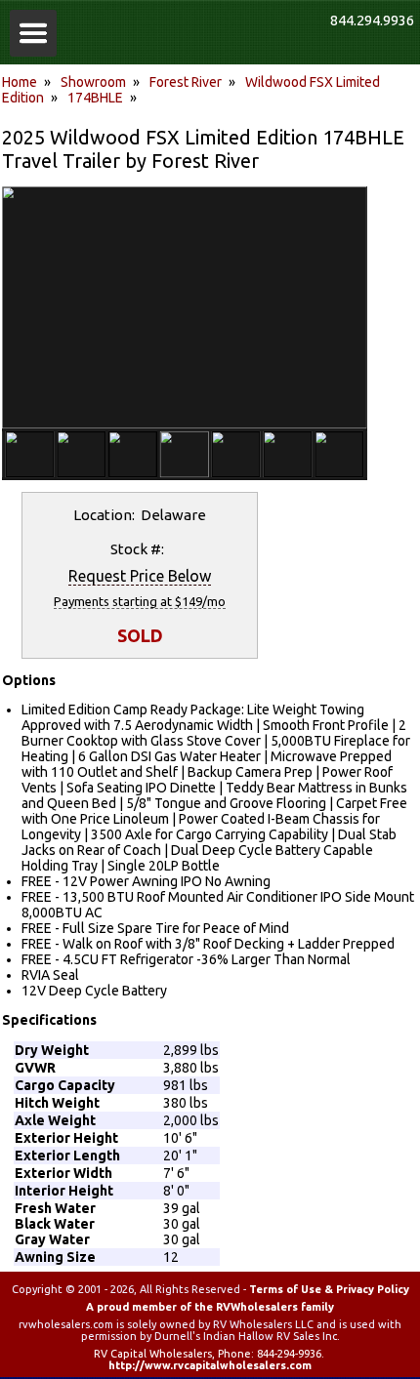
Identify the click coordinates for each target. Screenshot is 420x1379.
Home (19, 82)
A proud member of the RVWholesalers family (210, 1307)
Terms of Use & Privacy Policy (329, 1289)
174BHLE (95, 97)
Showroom (93, 82)
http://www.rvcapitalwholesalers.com (210, 1365)
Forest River (185, 82)
